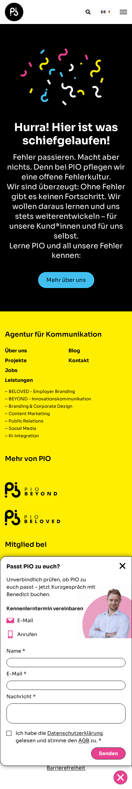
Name (15, 651)
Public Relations (26, 421)
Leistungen (19, 380)
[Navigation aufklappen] (123, 12)
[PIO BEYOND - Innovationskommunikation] (31, 490)
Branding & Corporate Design (40, 406)
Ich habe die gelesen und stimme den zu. (59, 737)
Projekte (16, 360)
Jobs (11, 370)
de (103, 12)
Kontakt (78, 360)
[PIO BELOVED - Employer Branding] (32, 517)
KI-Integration (24, 436)
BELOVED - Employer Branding (42, 391)
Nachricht (21, 696)
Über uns (16, 350)
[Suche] (88, 12)
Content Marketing (29, 413)
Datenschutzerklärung (75, 733)
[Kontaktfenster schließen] (120, 777)
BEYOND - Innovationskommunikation (50, 399)
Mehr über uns (66, 280)
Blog (74, 350)
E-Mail (16, 674)
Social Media (22, 428)
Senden (108, 753)
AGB (83, 740)
